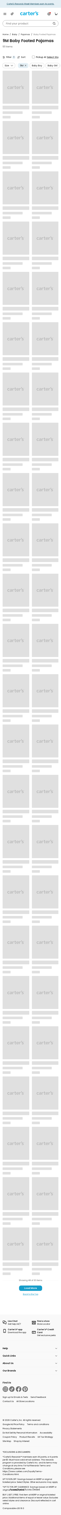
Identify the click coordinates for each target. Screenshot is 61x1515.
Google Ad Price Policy (13, 1424)
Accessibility (46, 1432)
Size (7, 65)
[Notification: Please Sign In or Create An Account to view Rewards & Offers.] (49, 13)
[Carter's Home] (30, 13)
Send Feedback (38, 1397)
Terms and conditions (38, 1424)
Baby (14, 34)
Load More (30, 1288)
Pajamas (25, 34)
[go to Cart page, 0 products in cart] (56, 13)
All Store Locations (25, 1401)
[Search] (54, 23)
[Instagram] (5, 1389)
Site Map (7, 1441)
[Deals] (12, 13)
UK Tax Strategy (45, 1437)
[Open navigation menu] (4, 13)
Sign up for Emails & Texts (15, 1397)
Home (5, 34)
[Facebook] (18, 1389)
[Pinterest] (25, 1389)
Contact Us (8, 1401)
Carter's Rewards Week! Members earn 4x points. (30, 3)
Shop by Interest (21, 1441)
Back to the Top (30, 1294)
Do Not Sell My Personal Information (20, 1432)
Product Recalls (27, 1437)
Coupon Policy (10, 1437)
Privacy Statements (12, 1428)
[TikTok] (12, 1389)
